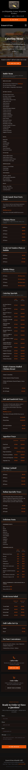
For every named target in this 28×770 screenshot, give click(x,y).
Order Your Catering (14, 688)
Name (3, 715)
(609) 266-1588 (14, 667)
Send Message (14, 746)
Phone (3, 722)
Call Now (15, 19)
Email (3, 728)
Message (6, 734)
